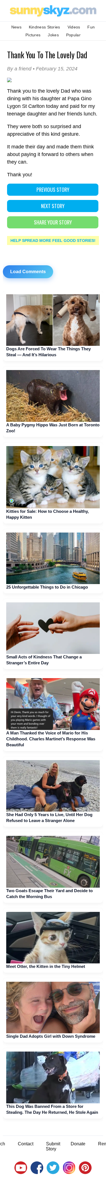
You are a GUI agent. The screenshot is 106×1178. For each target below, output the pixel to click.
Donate (78, 1143)
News (16, 27)
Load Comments (28, 271)
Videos (74, 27)
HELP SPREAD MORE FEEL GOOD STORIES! (53, 240)
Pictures (32, 35)
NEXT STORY (52, 206)
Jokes (53, 35)
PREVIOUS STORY (52, 189)
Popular (73, 35)
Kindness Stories (44, 27)
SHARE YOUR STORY (53, 222)
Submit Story (53, 1146)
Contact (25, 1143)
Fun (91, 27)
